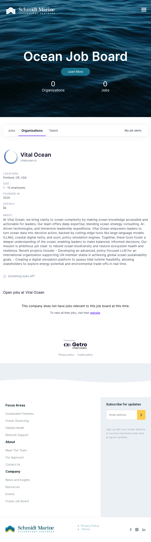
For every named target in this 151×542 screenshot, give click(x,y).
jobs (11, 130)
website (95, 312)
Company (13, 471)
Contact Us (13, 464)
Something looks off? (21, 276)
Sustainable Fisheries (20, 413)
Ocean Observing (17, 420)
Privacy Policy (90, 525)
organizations (32, 130)
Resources (13, 487)
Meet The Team (16, 450)
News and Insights (18, 479)
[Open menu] (144, 10)
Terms (85, 529)
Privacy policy (66, 354)
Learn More (75, 71)
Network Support (17, 435)
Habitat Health (15, 427)
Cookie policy (85, 354)
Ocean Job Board (17, 501)
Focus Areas (15, 405)
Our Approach (15, 457)
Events (10, 494)
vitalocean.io (28, 160)
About (10, 442)
